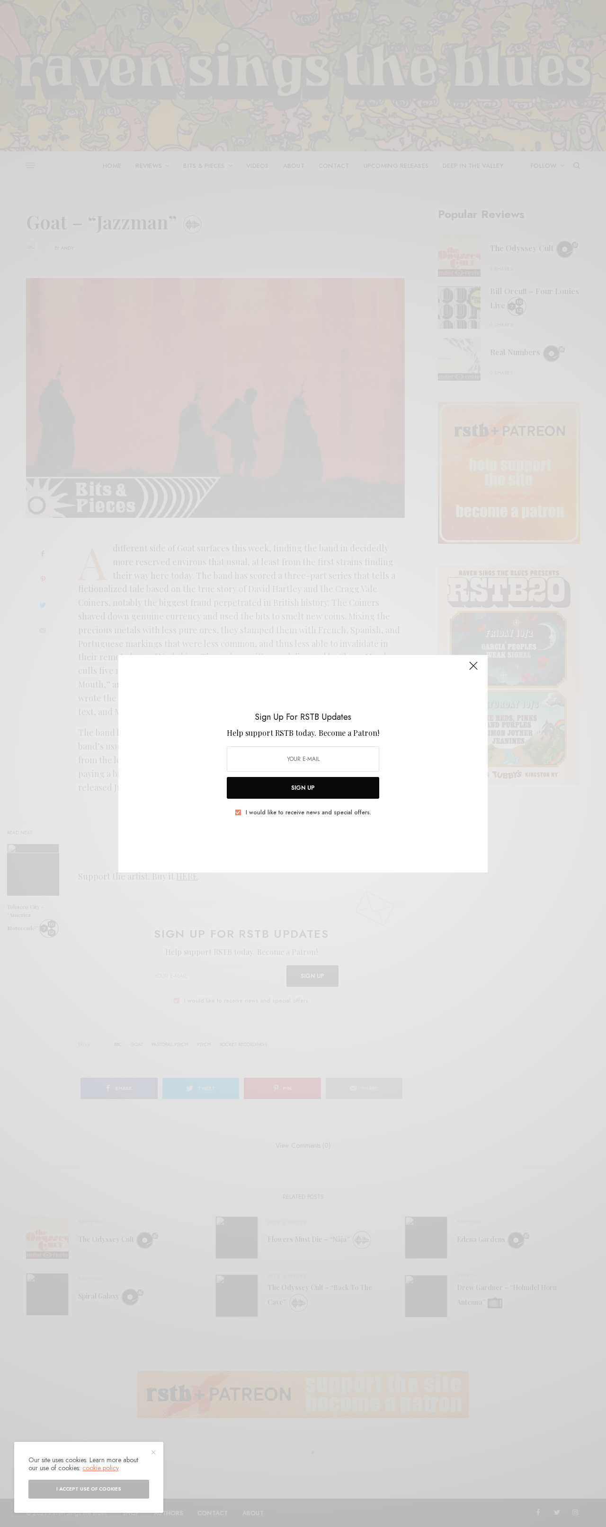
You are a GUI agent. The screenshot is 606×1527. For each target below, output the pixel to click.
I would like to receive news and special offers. (308, 812)
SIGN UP (303, 788)
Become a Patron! (349, 733)
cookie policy (100, 1468)
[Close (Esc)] (473, 670)
